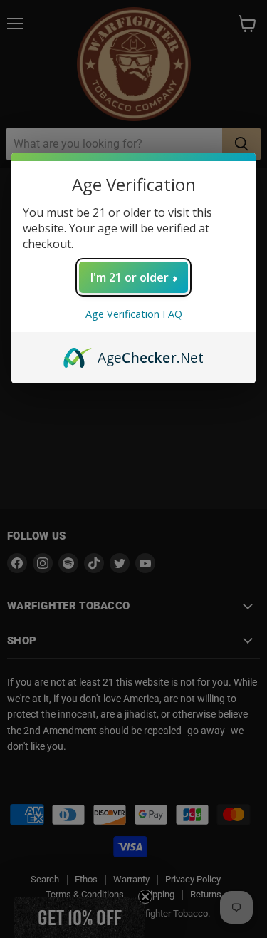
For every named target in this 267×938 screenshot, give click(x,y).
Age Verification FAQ (133, 314)
